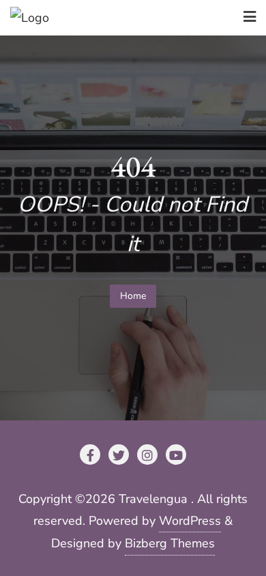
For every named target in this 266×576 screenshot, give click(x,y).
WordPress (190, 521)
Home (133, 295)
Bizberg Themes (170, 543)
